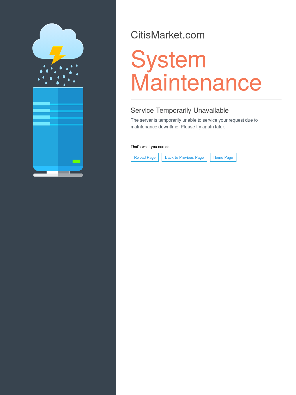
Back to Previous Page (184, 157)
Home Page (223, 157)
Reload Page (145, 157)
